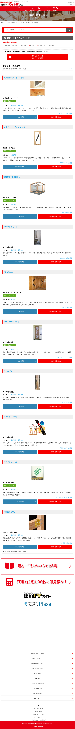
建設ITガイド (38, 711)
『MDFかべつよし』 (12, 322)
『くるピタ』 (9, 371)
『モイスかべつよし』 (12, 462)
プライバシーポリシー (37, 683)
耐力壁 (32, 45)
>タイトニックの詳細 (65, 113)
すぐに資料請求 (19, 117)
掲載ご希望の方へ (37, 693)
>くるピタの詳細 (67, 402)
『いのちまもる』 (11, 227)
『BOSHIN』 (12, 177)
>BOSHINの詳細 (67, 212)
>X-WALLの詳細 (67, 307)
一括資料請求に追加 (55, 117)
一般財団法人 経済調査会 (38, 720)
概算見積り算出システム (38, 663)
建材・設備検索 (11, 22)
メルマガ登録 (37, 673)
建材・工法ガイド (9, 101)
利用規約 (37, 678)
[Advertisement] (20, 632)
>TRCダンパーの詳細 (65, 163)
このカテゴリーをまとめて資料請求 (37, 57)
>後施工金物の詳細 (66, 543)
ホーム (2, 22)
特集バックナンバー (37, 668)
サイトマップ (37, 698)
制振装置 (51, 45)
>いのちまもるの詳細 (65, 258)
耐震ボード (41, 45)
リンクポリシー (38, 717)
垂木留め (23, 45)
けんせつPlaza (38, 708)
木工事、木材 (21, 22)
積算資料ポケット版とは (38, 653)
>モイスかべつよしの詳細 (64, 497)
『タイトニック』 (14, 78)
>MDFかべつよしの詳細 (65, 357)
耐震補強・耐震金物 (11, 45)
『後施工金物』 (10, 512)
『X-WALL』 (9, 272)
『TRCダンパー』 (16, 127)
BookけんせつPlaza (38, 714)
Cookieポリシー (37, 688)
